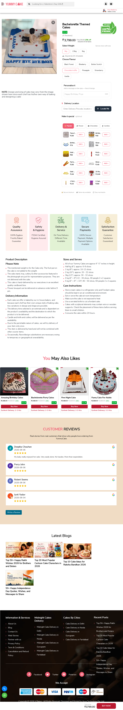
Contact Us (13, 632)
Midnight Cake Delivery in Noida (47, 637)
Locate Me (104, 109)
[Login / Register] (106, 4)
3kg (83, 51)
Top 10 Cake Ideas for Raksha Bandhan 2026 (105, 652)
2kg (65, 51)
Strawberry (99, 70)
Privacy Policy (14, 644)
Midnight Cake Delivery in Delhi (47, 629)
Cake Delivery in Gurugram (72, 634)
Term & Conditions (16, 647)
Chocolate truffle (70, 70)
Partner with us (14, 640)
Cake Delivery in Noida (75, 628)
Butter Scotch (96, 64)
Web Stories (13, 636)
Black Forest (69, 64)
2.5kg (74, 51)
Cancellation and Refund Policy (18, 653)
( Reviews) (67, 36)
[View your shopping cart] (111, 4)
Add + (81, 134)
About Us (12, 624)
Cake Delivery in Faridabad (77, 640)
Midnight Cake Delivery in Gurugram (47, 645)
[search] (29, 4)
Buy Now (14, 406)
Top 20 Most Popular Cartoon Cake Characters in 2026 (105, 640)
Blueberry (82, 64)
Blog (10, 628)
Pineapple (85, 70)
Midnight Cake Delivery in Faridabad (47, 653)
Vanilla (66, 76)
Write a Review (13, 512)
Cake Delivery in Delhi (75, 624)
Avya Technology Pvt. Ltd (93, 701)
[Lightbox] (53, 22)
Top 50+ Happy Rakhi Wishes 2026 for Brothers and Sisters (105, 627)
